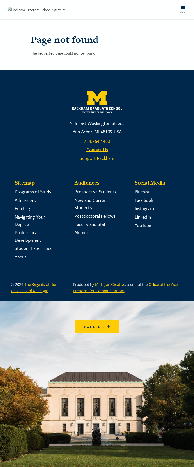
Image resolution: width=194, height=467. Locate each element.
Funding (22, 208)
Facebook (144, 200)
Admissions (25, 200)
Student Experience (34, 248)
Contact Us (97, 149)
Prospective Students (95, 191)
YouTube (143, 225)
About (20, 256)
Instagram (144, 208)
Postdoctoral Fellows (95, 216)
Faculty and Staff (91, 224)
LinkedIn (143, 217)
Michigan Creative (110, 284)
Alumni (81, 232)
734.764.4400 (97, 141)
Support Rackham (97, 158)
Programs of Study (33, 191)
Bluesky (142, 191)
